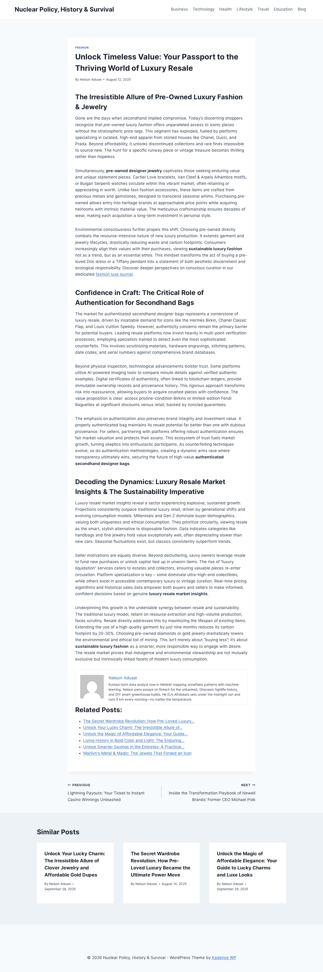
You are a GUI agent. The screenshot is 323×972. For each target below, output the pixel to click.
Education (283, 9)
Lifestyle (245, 9)
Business (179, 9)
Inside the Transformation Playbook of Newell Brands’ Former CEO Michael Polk (212, 792)
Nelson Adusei (90, 79)
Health (225, 9)
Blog (302, 9)
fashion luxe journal (114, 274)
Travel (263, 9)
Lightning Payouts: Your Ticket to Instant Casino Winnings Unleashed (106, 792)
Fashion (82, 47)
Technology (203, 9)
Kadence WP (224, 957)
